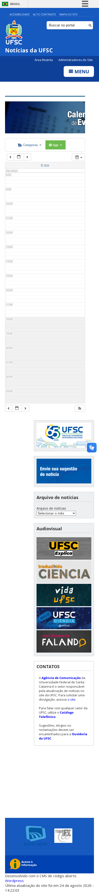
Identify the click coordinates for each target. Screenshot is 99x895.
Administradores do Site (75, 60)
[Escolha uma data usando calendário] (19, 157)
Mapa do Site (68, 14)
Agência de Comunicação (61, 678)
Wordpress (14, 880)
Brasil (15, 4)
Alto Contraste (44, 14)
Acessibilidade (20, 14)
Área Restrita (44, 60)
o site (71, 699)
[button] (80, 408)
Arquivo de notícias (51, 508)
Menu (81, 71)
